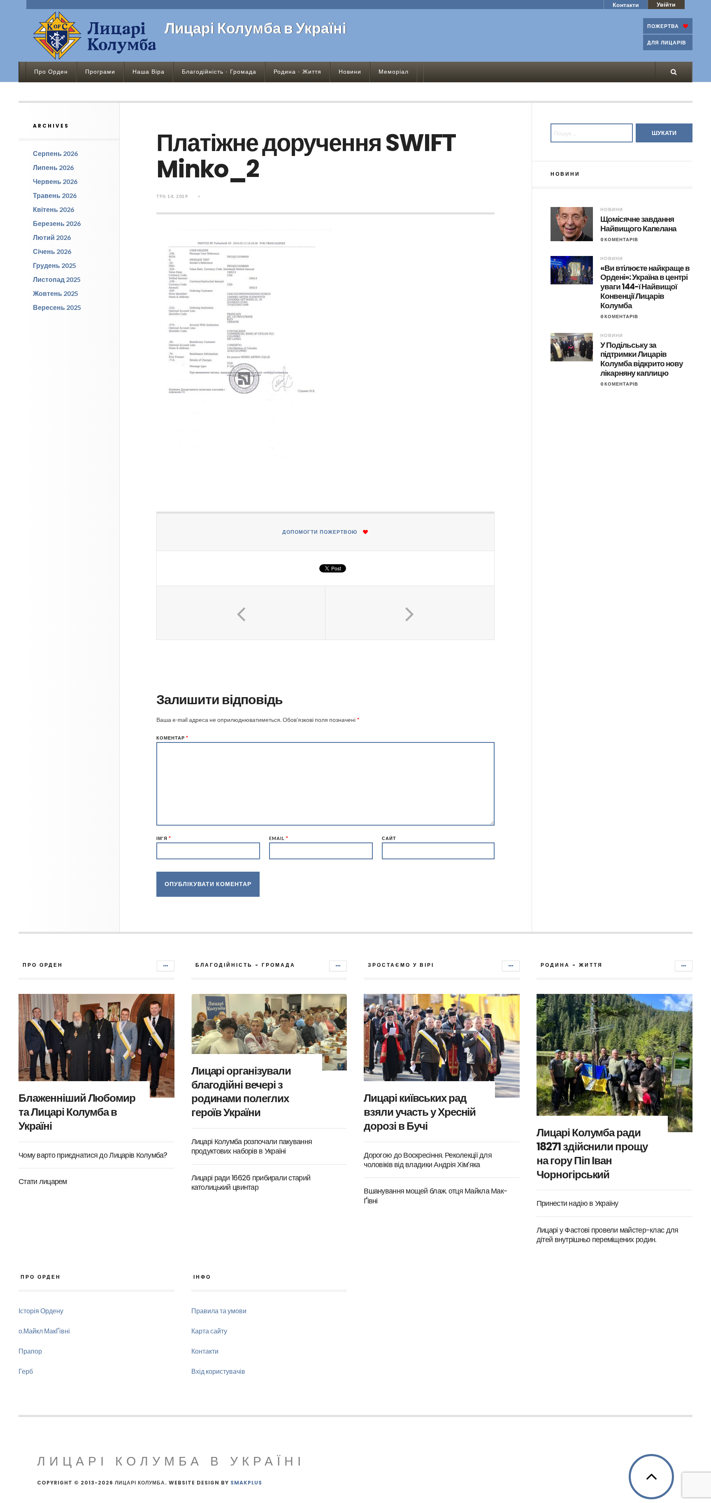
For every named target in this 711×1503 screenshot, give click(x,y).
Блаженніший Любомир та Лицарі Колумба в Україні (77, 1112)
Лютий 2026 (52, 237)
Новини (350, 71)
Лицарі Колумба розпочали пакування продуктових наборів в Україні (251, 1146)
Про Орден (51, 71)
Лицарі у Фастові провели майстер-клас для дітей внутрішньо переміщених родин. (607, 1235)
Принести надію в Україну (577, 1203)
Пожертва (663, 26)
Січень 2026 (52, 251)
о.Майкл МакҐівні (44, 1331)
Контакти (626, 4)
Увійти (666, 4)
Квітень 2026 (53, 209)
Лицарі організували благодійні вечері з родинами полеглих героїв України (241, 1091)
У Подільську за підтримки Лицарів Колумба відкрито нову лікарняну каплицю (641, 359)
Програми (100, 71)
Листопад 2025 (57, 279)
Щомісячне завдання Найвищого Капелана (638, 224)
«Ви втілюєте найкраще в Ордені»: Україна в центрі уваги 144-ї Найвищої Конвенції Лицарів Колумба (645, 287)
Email (278, 838)
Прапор (30, 1351)
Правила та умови (218, 1311)
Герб (26, 1371)
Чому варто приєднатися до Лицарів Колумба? (93, 1155)
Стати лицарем (43, 1181)
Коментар (172, 737)
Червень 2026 (55, 181)
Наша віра (148, 71)
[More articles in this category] (165, 966)
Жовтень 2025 (55, 293)
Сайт (389, 838)
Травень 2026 (55, 195)
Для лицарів (666, 42)
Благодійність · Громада (219, 71)
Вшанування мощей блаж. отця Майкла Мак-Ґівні (435, 1195)
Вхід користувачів (218, 1371)
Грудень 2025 (54, 265)
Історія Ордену (41, 1311)
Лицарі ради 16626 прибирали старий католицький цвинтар (251, 1182)
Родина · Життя (297, 71)
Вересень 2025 (57, 307)
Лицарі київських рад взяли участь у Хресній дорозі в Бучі (420, 1112)
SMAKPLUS (246, 1482)
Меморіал (394, 71)
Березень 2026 (57, 223)
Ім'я (163, 838)
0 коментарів (619, 239)
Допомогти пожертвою (319, 531)
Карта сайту (209, 1331)
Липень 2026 (53, 167)
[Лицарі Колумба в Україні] (94, 35)
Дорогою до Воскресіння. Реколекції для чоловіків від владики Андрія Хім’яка (428, 1160)
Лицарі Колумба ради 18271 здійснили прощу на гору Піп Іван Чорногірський (592, 1153)
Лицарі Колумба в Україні (171, 1461)
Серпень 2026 (55, 153)
